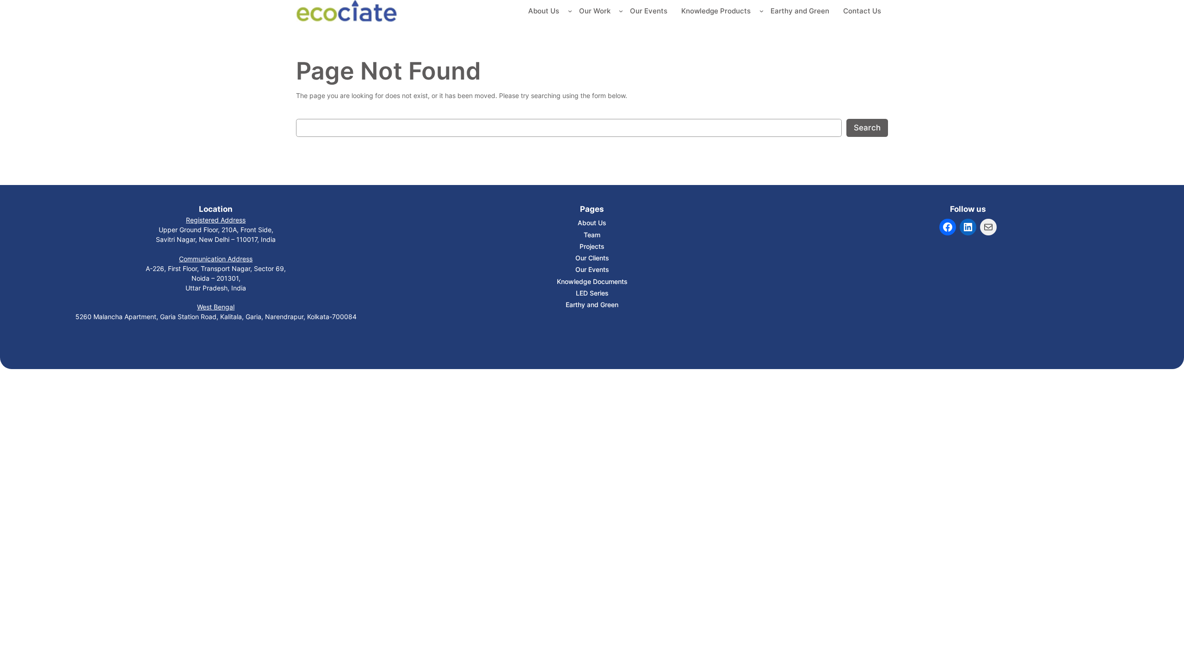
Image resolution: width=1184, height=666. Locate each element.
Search (867, 127)
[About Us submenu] (570, 11)
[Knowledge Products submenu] (761, 11)
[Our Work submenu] (621, 11)
